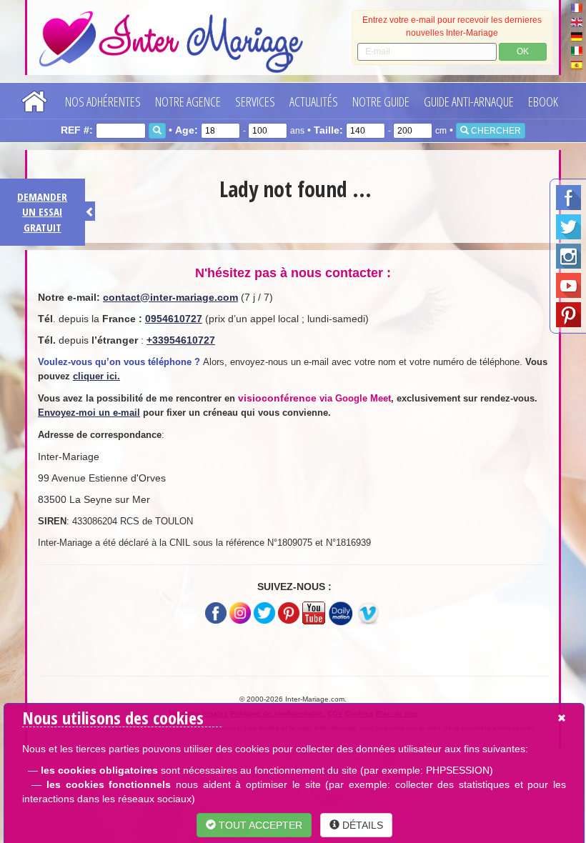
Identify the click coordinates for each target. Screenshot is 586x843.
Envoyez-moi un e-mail (89, 412)
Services (255, 101)
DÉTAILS (361, 825)
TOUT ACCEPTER (259, 825)
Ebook (543, 101)
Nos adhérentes (103, 101)
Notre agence (188, 101)
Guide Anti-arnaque (469, 101)
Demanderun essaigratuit (42, 211)
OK (523, 51)
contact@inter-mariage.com (170, 297)
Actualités (313, 101)
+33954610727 (180, 340)
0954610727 (173, 318)
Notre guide (380, 101)
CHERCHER (495, 131)
